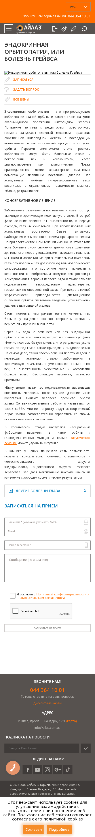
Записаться (23, 79)
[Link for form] (74, 29)
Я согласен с (53, 596)
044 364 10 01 (47, 689)
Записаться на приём (47, 628)
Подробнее (59, 829)
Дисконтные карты (47, 703)
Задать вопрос (26, 89)
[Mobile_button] (8, 28)
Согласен (33, 829)
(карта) (71, 721)
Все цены (21, 99)
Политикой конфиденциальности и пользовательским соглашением (53, 596)
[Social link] (27, 769)
